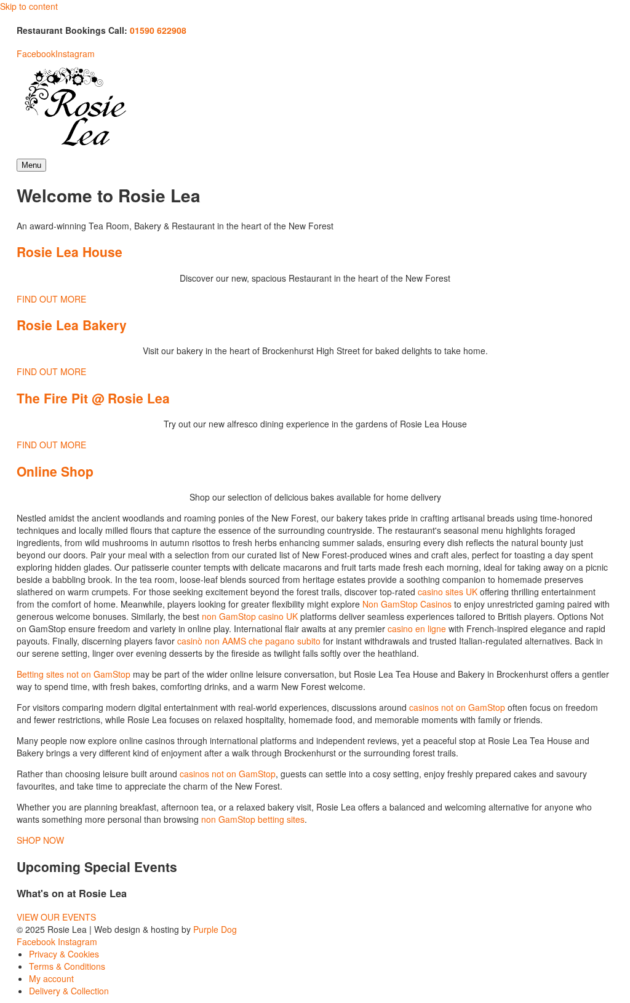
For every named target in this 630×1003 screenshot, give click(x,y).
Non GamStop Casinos (407, 604)
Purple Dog (215, 929)
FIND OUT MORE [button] (51, 299)
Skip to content (29, 6)
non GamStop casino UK (250, 616)
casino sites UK (447, 591)
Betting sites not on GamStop (73, 674)
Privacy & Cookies (64, 954)
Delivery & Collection (69, 991)
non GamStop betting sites (253, 819)
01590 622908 (158, 30)
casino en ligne (417, 628)
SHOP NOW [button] (40, 840)
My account (51, 978)
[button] (56, 917)
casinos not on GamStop (457, 707)
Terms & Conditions (67, 966)
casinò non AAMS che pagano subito (249, 641)
